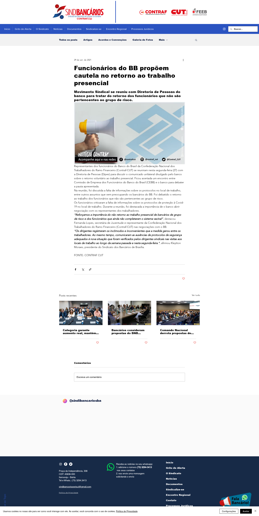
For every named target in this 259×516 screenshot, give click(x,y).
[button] (196, 40)
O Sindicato (173, 473)
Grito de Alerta (175, 468)
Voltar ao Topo (4, 502)
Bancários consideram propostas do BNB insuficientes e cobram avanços (128, 332)
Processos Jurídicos (179, 505)
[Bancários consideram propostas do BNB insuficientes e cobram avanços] (129, 313)
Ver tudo (196, 295)
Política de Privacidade (127, 511)
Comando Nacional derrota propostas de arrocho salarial (175, 332)
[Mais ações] (183, 60)
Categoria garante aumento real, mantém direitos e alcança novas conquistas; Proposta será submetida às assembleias (79, 332)
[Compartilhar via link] (90, 269)
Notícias (171, 478)
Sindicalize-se (175, 489)
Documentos (174, 484)
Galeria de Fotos (142, 40)
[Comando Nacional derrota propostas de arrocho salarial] (178, 313)
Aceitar (246, 511)
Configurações (229, 511)
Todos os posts (68, 40)
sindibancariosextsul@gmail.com (75, 486)
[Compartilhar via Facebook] (75, 269)
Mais (162, 40)
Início (169, 462)
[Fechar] (255, 511)
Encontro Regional (178, 495)
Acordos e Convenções (112, 40)
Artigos (87, 40)
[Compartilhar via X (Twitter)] (82, 269)
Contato (171, 500)
